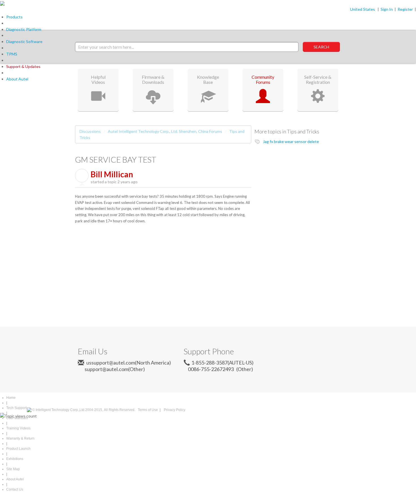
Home (11, 398)
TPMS (11, 54)
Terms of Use (148, 410)
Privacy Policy (174, 410)
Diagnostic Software (24, 41)
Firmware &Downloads (153, 79)
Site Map (13, 469)
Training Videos (18, 428)
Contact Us (14, 489)
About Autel (17, 78)
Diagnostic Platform (23, 29)
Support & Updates (23, 66)
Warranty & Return (20, 438)
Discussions (90, 131)
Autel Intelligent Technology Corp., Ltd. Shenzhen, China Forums (165, 131)
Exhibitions (14, 459)
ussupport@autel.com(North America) (128, 362)
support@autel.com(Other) (112, 369)
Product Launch (18, 449)
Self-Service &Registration (317, 79)
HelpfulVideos (98, 79)
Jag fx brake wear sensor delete (291, 141)
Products (14, 16)
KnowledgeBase (208, 79)
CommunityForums (263, 79)
